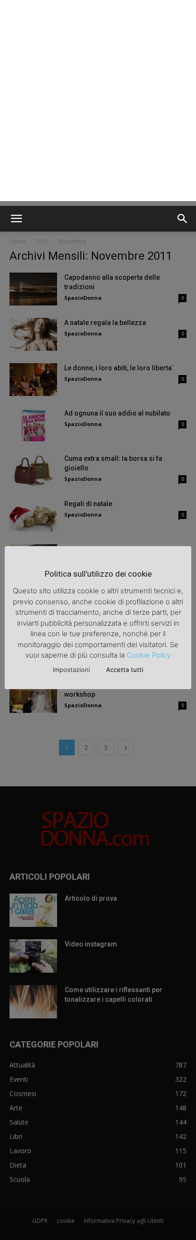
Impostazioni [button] (71, 669)
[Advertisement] (98, 103)
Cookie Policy (149, 655)
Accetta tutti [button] (124, 669)
